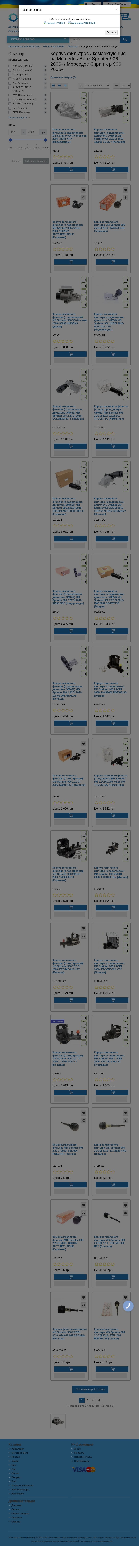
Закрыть (111, 32)
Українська (89, 22)
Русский (60, 22)
